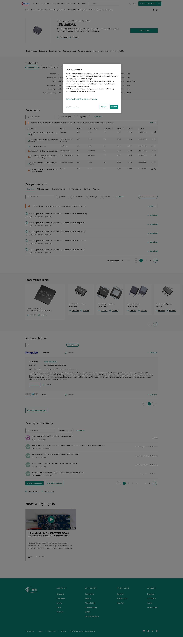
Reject (103, 107)
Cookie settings (72, 107)
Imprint (94, 99)
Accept (114, 107)
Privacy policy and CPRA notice (77, 99)
